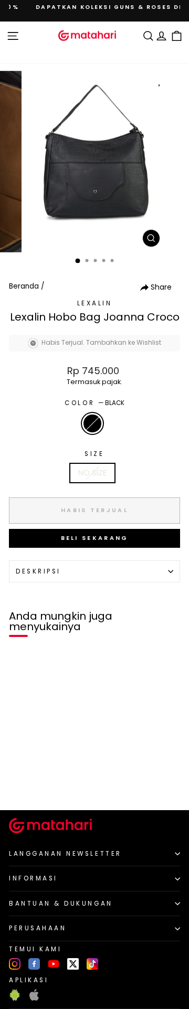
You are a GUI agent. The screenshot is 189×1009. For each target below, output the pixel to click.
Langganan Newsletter (65, 853)
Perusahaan (37, 928)
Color (94, 403)
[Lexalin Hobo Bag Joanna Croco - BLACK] (20, 784)
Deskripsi (38, 571)
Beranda (24, 286)
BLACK (92, 423)
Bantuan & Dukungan (61, 903)
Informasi (33, 878)
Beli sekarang (95, 538)
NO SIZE (92, 473)
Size (94, 454)
